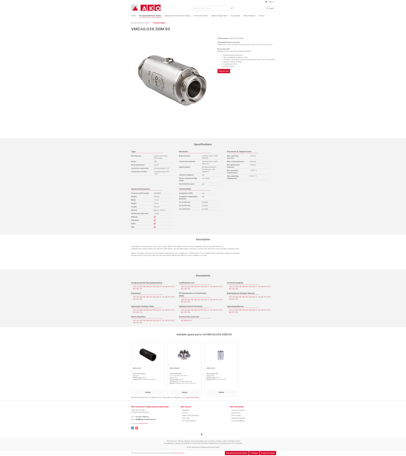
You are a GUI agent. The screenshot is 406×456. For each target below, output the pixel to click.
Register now (224, 71)
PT (173, 286)
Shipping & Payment (238, 418)
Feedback (185, 410)
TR (141, 289)
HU (157, 286)
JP (163, 286)
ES (151, 286)
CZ (138, 286)
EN (148, 286)
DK (144, 286)
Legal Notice (235, 413)
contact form (143, 423)
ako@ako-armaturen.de (145, 419)
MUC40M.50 (175, 368)
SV (138, 289)
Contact (185, 413)
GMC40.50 (210, 368)
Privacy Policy (236, 415)
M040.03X (137, 368)
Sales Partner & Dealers (190, 415)
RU (134, 289)
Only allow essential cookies (236, 453)
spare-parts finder (192, 397)
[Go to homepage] (146, 8)
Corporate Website (238, 421)
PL (170, 286)
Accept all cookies (268, 453)
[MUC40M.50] (185, 354)
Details (148, 392)
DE (141, 286)
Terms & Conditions (238, 410)
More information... (179, 453)
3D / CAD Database (189, 421)
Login (271, 8)
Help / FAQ (186, 418)
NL (167, 286)
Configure (254, 453)
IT (160, 286)
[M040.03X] (148, 354)
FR (154, 286)
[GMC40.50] (221, 354)
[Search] (231, 8)
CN (134, 286)
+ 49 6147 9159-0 (141, 417)
